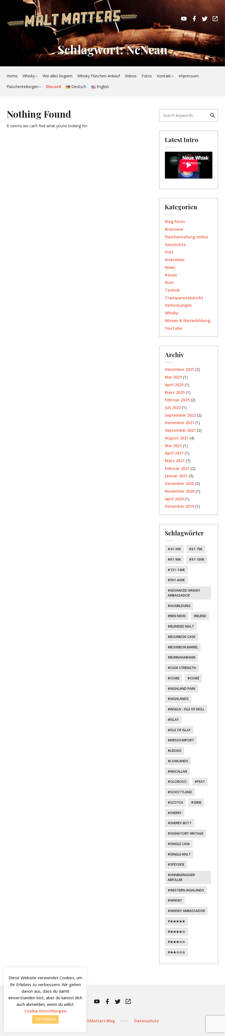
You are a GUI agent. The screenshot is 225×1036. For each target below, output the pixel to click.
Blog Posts (175, 221)
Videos (131, 75)
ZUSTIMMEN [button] (45, 1019)
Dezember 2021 (179, 422)
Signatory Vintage (186, 833)
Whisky (28, 75)
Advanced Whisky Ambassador (184, 593)
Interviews (174, 259)
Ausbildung (180, 605)
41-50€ (175, 549)
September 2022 (180, 415)
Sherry (176, 813)
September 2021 (180, 430)
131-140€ (177, 570)
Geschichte (175, 244)
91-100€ (198, 559)
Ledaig (175, 750)
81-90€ (175, 559)
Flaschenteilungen (22, 86)
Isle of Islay (180, 730)
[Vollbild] (210, 172)
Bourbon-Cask (182, 636)
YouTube (173, 328)
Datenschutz (146, 1020)
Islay (174, 719)
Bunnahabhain (182, 657)
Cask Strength (183, 667)
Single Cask (180, 844)
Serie (197, 802)
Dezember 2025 (179, 369)
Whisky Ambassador (187, 910)
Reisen (171, 275)
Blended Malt (182, 626)
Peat (201, 781)
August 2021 (177, 438)
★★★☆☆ (177, 941)
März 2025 (175, 392)
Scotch (176, 802)
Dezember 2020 (179, 483)
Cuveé (194, 678)
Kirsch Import (182, 740)
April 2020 (174, 498)
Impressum (189, 75)
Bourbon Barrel (184, 647)
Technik (172, 290)
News (170, 267)
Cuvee (174, 678)
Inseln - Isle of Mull (187, 709)
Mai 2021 (173, 445)
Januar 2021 (176, 475)
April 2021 (174, 453)
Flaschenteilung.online (186, 236)
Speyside (177, 864)
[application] (189, 165)
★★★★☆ (177, 931)
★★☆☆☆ (177, 952)
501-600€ (177, 580)
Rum (169, 282)
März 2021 (175, 460)
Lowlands (179, 761)
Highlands (179, 698)
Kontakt (164, 75)
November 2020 (180, 491)
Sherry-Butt (181, 823)
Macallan (178, 771)
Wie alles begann (57, 75)
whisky (176, 900)
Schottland (181, 792)
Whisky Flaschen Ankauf (98, 75)
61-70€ (197, 549)
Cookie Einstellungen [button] (45, 1011)
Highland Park (182, 688)
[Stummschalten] (205, 172)
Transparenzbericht (184, 297)
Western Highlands (187, 890)
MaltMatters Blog (98, 1020)
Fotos (147, 75)
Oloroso (178, 781)
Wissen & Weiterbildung (187, 320)
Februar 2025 (177, 399)
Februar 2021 (177, 468)
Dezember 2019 (179, 506)
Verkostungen (178, 305)
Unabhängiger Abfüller (181, 877)
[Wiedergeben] (171, 172)
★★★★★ (177, 921)
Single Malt (180, 854)
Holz (169, 252)
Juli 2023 (173, 407)
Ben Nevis (178, 616)
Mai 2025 (173, 377)
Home (12, 75)
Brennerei (174, 229)
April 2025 (174, 384)
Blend (201, 616)
